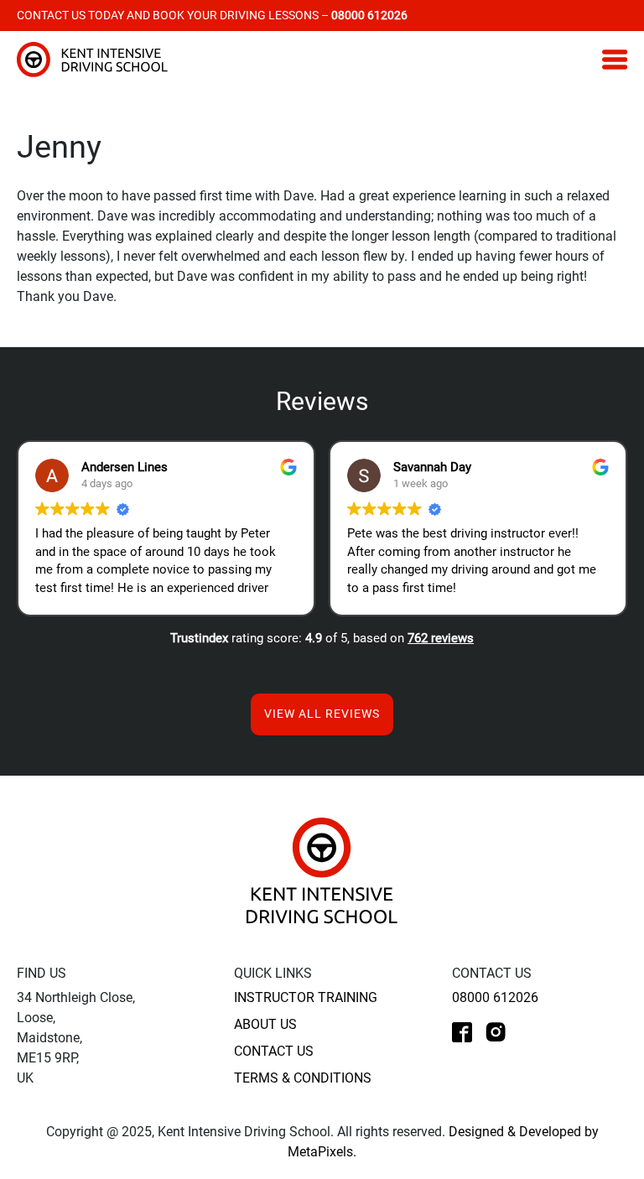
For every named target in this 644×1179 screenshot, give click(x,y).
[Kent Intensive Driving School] (322, 870)
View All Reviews (322, 713)
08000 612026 (495, 997)
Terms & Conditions (302, 1078)
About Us (265, 1024)
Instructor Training (305, 997)
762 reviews (441, 638)
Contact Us (274, 1051)
